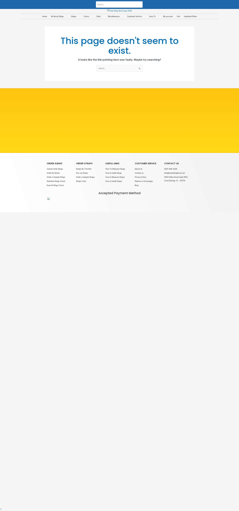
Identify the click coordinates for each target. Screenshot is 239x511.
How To (152, 16)
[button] (0, 509)
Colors (86, 16)
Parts (98, 16)
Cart (178, 16)
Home (44, 16)
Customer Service (134, 16)
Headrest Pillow (190, 16)
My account (168, 16)
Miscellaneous (114, 16)
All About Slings (57, 16)
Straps (73, 16)
